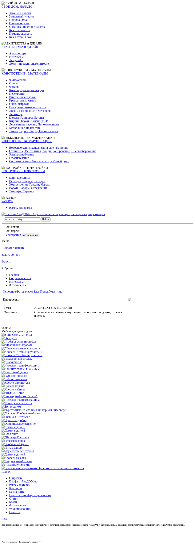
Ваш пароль (12, 230)
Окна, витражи (19, 104)
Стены (13, 83)
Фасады (14, 86)
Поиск (44, 291)
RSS (4, 518)
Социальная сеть (20, 278)
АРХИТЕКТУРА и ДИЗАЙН (20, 46)
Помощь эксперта (20, 33)
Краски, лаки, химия (22, 100)
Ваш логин (12, 226)
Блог (37, 291)
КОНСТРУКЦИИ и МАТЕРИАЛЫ (25, 73)
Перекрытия (17, 93)
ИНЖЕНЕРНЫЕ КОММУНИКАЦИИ (27, 141)
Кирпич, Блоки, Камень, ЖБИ (28, 121)
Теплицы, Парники (21, 191)
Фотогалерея (24, 291)
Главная (14, 274)
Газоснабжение (19, 157)
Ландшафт (16, 60)
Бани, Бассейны (19, 177)
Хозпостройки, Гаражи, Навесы (29, 184)
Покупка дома (18, 19)
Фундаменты (17, 80)
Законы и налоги (20, 13)
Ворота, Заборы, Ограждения (28, 188)
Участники (56, 291)
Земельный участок (21, 16)
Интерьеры (16, 56)
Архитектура (17, 53)
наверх (6, 471)
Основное (9, 291)
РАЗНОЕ (7, 201)
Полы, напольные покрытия (27, 107)
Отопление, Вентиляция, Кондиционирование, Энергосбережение (52, 151)
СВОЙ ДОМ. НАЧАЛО (17, 6)
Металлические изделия (24, 127)
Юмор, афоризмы (20, 207)
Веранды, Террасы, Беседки (27, 181)
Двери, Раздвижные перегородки (30, 110)
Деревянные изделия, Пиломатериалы (34, 124)
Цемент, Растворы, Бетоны (26, 117)
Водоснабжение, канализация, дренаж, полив (38, 147)
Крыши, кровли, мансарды (26, 90)
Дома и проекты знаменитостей (29, 63)
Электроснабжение (21, 154)
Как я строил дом (20, 37)
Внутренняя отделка (22, 97)
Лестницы (15, 114)
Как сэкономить (19, 30)
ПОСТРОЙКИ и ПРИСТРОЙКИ (23, 171)
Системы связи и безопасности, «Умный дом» (39, 161)
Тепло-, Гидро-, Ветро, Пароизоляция (33, 131)
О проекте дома (19, 23)
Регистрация (13, 234)
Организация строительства (27, 26)
